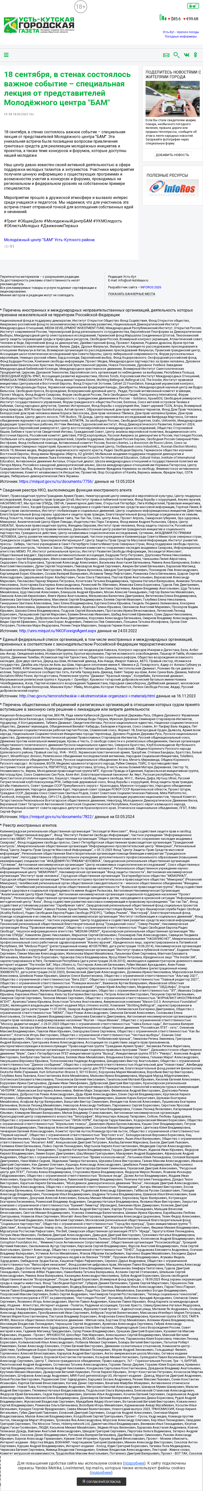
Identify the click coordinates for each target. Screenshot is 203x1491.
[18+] (39, 26)
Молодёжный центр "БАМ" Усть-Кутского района (49, 239)
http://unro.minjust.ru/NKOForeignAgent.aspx (57, 630)
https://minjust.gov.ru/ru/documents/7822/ (56, 816)
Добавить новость (172, 155)
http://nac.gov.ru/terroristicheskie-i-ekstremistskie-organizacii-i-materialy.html (87, 696)
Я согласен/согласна (101, 1481)
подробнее (134, 1463)
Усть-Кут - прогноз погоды (181, 32)
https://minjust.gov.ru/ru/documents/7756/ (56, 481)
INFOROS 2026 (151, 287)
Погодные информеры (181, 36)
